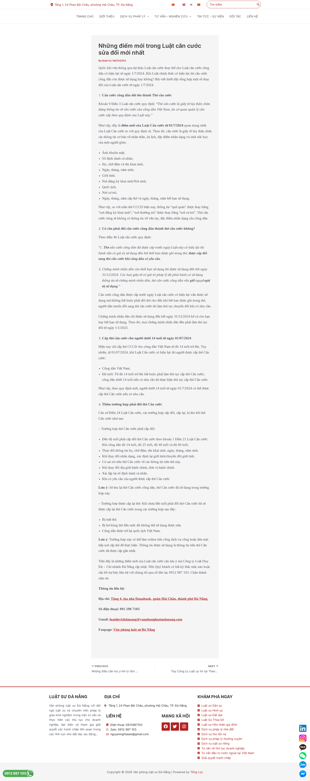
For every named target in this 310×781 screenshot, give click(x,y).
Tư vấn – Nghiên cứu (171, 16)
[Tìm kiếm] (258, 4)
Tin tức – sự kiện (210, 16)
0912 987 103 (15, 773)
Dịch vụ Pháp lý (132, 16)
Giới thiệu (106, 16)
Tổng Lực (196, 772)
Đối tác (235, 16)
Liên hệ (252, 16)
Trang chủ (84, 16)
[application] (147, 16)
